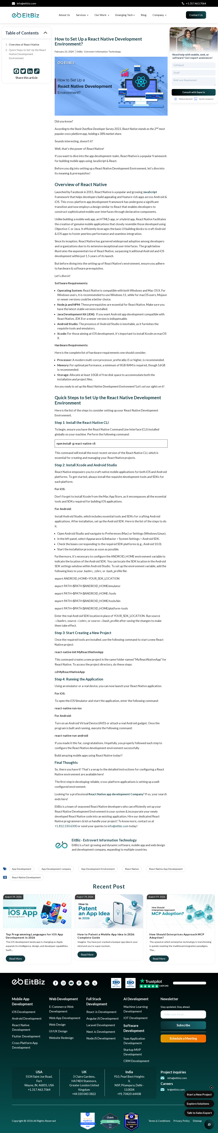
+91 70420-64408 (129, 1094)
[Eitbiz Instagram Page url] (63, 983)
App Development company (56, 868)
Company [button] (158, 14)
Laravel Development (100, 1025)
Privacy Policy (181, 1120)
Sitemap (197, 1120)
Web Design (57, 1024)
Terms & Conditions (159, 1120)
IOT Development (135, 1018)
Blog (143, 14)
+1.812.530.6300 (66, 826)
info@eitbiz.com (26, 3)
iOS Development (23, 1012)
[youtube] (71, 983)
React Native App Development (166, 868)
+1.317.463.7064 (196, 3)
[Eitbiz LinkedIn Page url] (86, 983)
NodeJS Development (101, 1038)
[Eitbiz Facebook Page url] (55, 983)
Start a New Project (199, 1094)
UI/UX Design (58, 1031)
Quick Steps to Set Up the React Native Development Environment (27, 54)
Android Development (27, 1018)
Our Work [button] (101, 14)
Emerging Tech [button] (124, 14)
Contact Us (196, 14)
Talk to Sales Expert (199, 1112)
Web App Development (64, 1018)
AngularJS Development (102, 1018)
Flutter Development (26, 1036)
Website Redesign (61, 1038)
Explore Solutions (198, 1103)
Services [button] (81, 14)
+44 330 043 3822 (84, 1094)
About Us (64, 14)
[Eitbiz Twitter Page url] (94, 983)
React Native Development (26, 877)
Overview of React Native (24, 44)
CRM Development (136, 1061)
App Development (21, 868)
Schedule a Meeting (183, 1038)
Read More (13, 897)
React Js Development (101, 1012)
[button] (45, 33)
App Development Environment (98, 868)
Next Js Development (100, 1031)
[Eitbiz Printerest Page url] (79, 983)
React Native (132, 868)
